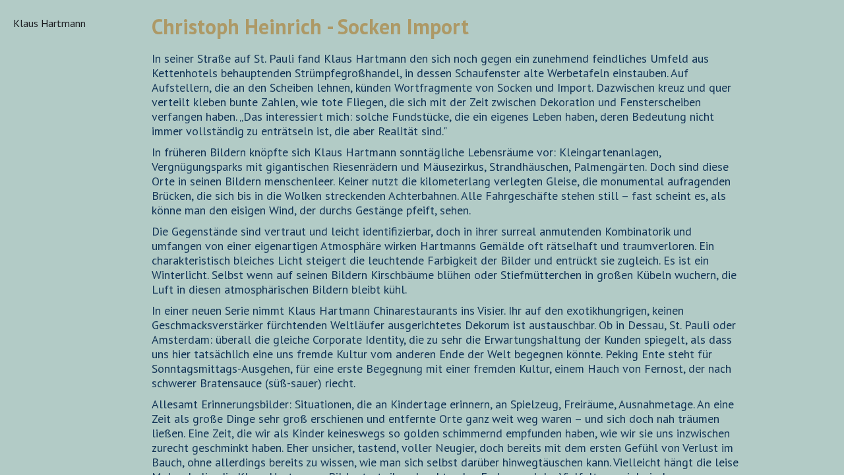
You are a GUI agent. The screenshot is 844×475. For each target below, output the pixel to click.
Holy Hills (36, 186)
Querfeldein (40, 360)
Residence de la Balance (48, 382)
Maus (25, 302)
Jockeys (30, 230)
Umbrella (34, 459)
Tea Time (34, 445)
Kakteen (32, 244)
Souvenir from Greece (45, 409)
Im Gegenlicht (45, 201)
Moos (26, 317)
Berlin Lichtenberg (40, 109)
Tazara (28, 430)
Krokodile (35, 273)
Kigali (26, 259)
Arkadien (32, 87)
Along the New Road (47, 52)
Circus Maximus (48, 172)
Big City (30, 130)
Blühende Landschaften (44, 151)
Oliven (28, 346)
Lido (23, 288)
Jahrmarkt (35, 215)
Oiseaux (31, 331)
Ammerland (39, 73)
